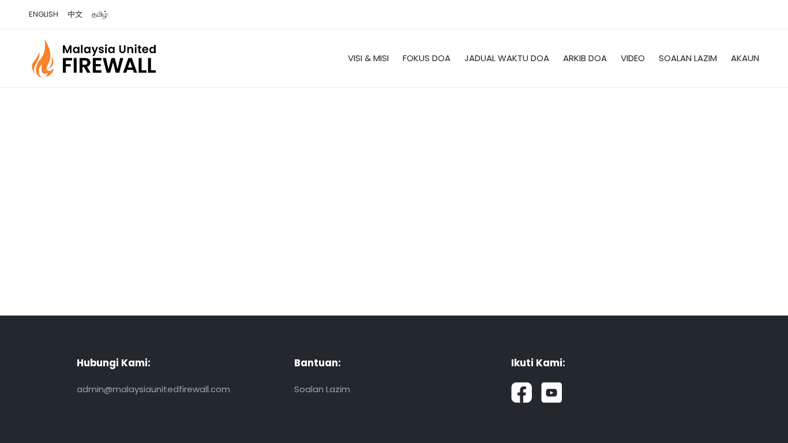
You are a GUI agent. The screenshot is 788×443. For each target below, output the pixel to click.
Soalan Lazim (322, 389)
